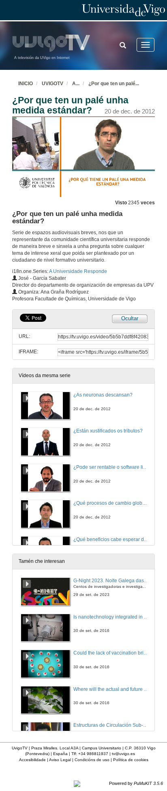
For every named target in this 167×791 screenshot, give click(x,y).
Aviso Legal (60, 759)
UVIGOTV (52, 83)
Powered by (136, 783)
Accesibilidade (32, 759)
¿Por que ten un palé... (113, 83)
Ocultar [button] (129, 318)
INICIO (25, 83)
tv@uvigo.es (123, 753)
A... (75, 83)
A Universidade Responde (78, 271)
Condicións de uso (92, 759)
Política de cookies (130, 759)
